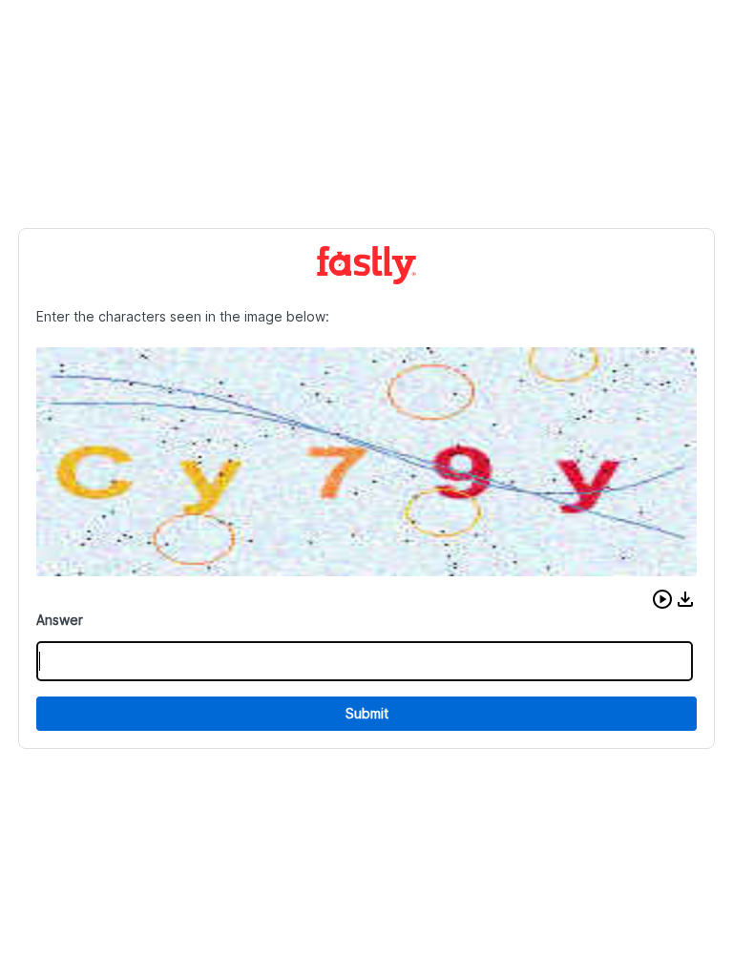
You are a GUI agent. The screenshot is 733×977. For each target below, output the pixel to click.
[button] (662, 599)
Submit (367, 713)
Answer (59, 620)
